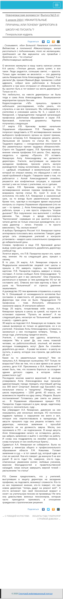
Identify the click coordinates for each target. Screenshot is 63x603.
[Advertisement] (31, 551)
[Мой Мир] (58, 41)
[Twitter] (48, 41)
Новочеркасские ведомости (22, 15)
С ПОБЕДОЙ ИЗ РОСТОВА (15, 516)
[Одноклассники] (53, 41)
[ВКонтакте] (43, 41)
